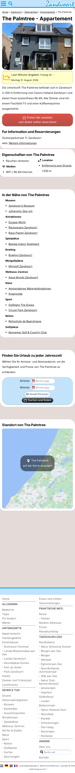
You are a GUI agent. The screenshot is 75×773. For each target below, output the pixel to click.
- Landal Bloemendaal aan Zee (18, 652)
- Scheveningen (49, 722)
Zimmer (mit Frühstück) (17, 680)
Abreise (25, 387)
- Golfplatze (9, 748)
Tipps (5, 614)
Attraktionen (10, 717)
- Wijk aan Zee (48, 676)
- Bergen (44, 655)
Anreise (25, 380)
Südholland (46, 696)
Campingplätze (11, 638)
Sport (5, 739)
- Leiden (44, 701)
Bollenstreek (47, 705)
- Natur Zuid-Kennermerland (48, 682)
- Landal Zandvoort (14, 658)
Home (5, 598)
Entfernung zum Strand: (57, 165)
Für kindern (9, 618)
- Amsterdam (47, 688)
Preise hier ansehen (37, 120)
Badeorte (8, 609)
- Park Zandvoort (13, 671)
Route (43, 614)
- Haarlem (45, 692)
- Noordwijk (46, 714)
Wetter (6, 622)
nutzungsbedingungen (28, 766)
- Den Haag (46, 727)
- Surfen (7, 752)
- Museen (8, 704)
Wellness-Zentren (13, 726)
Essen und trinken (50, 598)
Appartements (11, 633)
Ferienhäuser (10, 642)
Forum (43, 627)
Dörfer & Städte (12, 730)
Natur (5, 734)
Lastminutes (10, 684)
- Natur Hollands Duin (52, 709)
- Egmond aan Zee (50, 664)
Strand (6, 695)
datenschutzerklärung (49, 766)
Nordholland (46, 642)
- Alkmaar (45, 659)
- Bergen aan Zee (50, 651)
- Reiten (7, 743)
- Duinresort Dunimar (15, 646)
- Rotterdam (46, 731)
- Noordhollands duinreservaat (49, 670)
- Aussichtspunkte (13, 713)
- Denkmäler (10, 708)
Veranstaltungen (49, 603)
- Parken (44, 618)
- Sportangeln (11, 756)
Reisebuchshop (48, 631)
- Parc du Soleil (11, 667)
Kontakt (44, 757)
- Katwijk (44, 718)
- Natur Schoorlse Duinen (55, 646)
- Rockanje (45, 736)
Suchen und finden (39, 400)
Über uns (44, 746)
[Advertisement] (37, 183)
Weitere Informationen (23, 143)
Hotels (6, 676)
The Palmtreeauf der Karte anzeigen (37, 463)
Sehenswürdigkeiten (15, 700)
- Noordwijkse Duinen (15, 663)
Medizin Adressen (50, 622)
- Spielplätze (10, 721)
